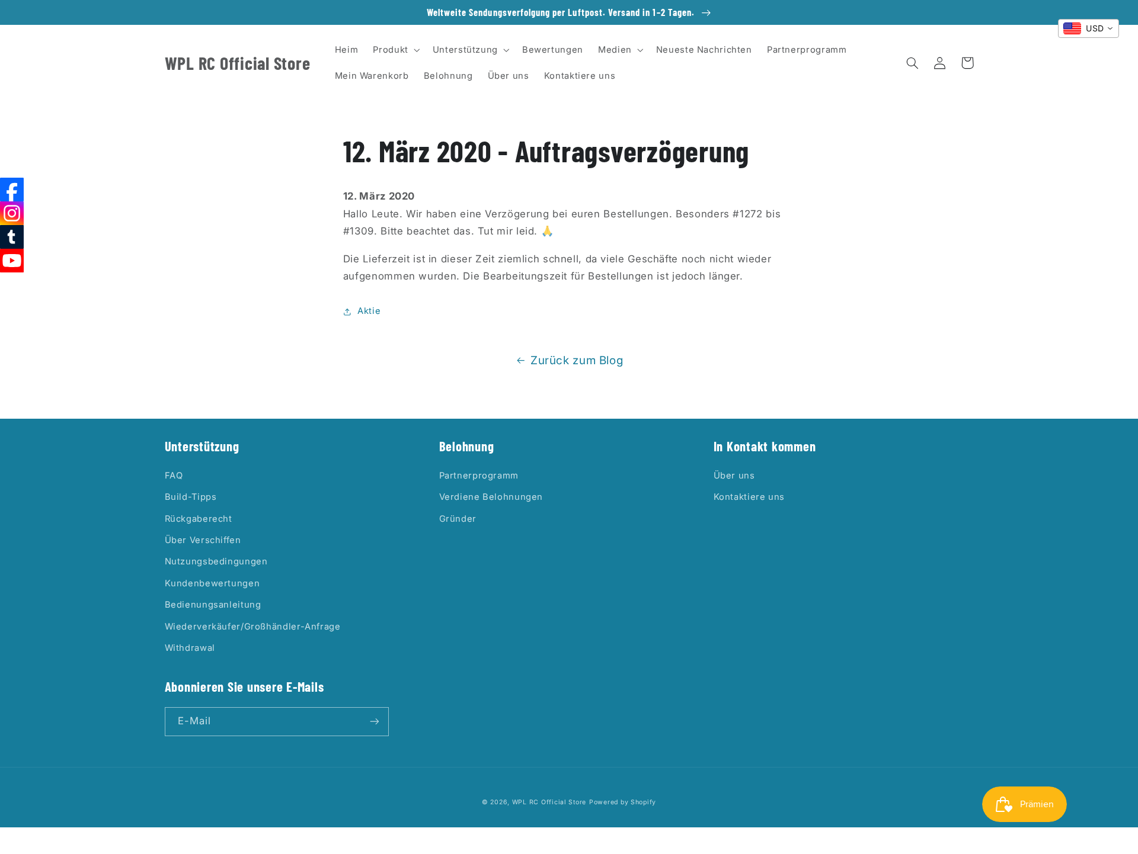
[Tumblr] (12, 237)
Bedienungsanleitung (213, 604)
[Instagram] (12, 213)
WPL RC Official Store (549, 802)
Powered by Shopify (622, 802)
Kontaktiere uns (749, 497)
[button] (395, 50)
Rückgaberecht (198, 518)
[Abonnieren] (374, 721)
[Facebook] (12, 189)
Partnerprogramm (479, 475)
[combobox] (1088, 28)
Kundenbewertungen (212, 583)
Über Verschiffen (203, 540)
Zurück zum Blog (576, 360)
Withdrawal (190, 648)
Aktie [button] (369, 311)
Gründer (458, 518)
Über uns (734, 475)
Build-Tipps (191, 497)
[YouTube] (12, 260)
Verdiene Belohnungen (491, 497)
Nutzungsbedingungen (216, 561)
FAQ (174, 475)
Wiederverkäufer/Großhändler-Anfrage (253, 626)
